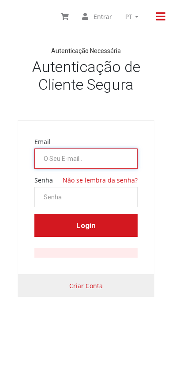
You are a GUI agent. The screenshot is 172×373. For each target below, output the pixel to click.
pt (129, 16)
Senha (43, 180)
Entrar (102, 16)
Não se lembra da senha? (100, 180)
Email (42, 141)
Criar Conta (86, 286)
